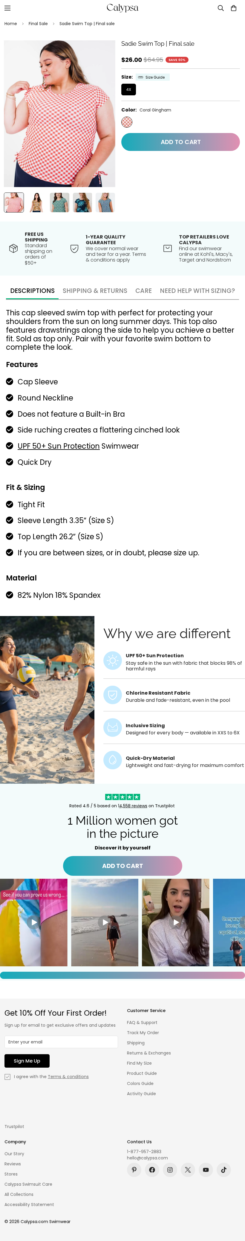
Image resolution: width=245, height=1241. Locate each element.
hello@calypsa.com (147, 1158)
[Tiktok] (224, 1170)
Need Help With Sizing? (197, 290)
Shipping (136, 1043)
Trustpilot (14, 1127)
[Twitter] (188, 1170)
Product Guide (142, 1073)
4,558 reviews (133, 806)
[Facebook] (152, 1170)
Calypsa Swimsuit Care (28, 1184)
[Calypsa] (122, 8)
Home (10, 24)
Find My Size (139, 1063)
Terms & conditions (68, 1077)
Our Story (14, 1154)
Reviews (12, 1164)
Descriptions (32, 290)
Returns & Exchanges (149, 1053)
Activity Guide (141, 1094)
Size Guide (155, 77)
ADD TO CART (122, 866)
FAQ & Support (142, 1022)
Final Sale (38, 24)
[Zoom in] (102, 53)
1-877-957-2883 (144, 1152)
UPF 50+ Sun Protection (59, 446)
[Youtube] (206, 1170)
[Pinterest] (134, 1170)
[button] (234, 8)
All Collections (18, 1194)
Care (143, 290)
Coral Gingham (126, 122)
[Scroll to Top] (233, 1208)
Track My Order (143, 1033)
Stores (11, 1174)
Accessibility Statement (29, 1205)
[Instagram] (170, 1170)
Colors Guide (140, 1083)
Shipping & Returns (95, 290)
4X (128, 89)
